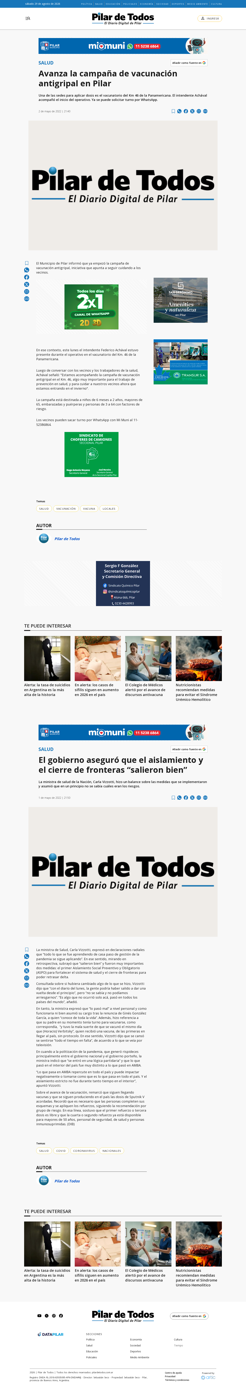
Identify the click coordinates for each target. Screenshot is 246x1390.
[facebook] (186, 111)
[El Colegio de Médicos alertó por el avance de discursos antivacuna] (148, 658)
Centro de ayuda (173, 1372)
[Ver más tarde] (173, 111)
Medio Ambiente (197, 4)
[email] (199, 111)
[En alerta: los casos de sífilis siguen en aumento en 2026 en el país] (98, 658)
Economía (146, 4)
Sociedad (162, 4)
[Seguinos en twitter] (47, 1316)
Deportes (178, 4)
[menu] (28, 18)
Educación (113, 4)
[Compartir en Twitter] (192, 111)
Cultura (216, 4)
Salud (99, 4)
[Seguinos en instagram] (54, 1316)
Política (86, 4)
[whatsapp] (179, 111)
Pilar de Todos (67, 539)
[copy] (205, 111)
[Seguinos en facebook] (61, 1316)
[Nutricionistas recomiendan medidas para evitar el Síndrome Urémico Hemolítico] (199, 658)
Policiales (130, 4)
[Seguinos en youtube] (39, 1316)
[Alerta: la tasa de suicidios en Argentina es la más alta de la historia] (47, 658)
